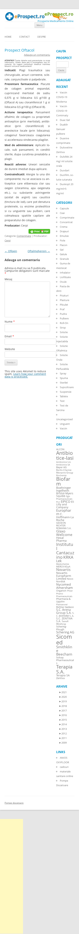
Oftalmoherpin (39, 251)
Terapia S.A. (64, 669)
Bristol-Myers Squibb (64, 494)
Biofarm (63, 481)
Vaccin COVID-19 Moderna (61, 97)
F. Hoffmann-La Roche (65, 517)
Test (62, 401)
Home (8, 36)
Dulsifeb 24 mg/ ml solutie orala (64, 161)
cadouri (64, 767)
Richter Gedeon (65, 607)
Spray (63, 373)
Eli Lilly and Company (65, 504)
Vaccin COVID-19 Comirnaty (62, 110)
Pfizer (70, 590)
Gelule (63, 254)
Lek (59, 560)
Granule (64, 259)
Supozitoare (67, 387)
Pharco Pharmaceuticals (64, 595)
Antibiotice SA (63, 464)
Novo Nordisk (64, 580)
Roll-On (64, 323)
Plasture (64, 300)
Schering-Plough (61, 628)
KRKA (68, 557)
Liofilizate (65, 277)
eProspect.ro (58, 14)
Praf (62, 309)
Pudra (63, 314)
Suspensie (65, 391)
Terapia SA (63, 675)
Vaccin (63, 428)
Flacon (63, 245)
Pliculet (64, 304)
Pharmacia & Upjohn (63, 600)
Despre (41, 36)
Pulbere (64, 318)
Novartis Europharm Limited (63, 575)
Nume (10, 321)
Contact (24, 36)
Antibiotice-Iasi (65, 455)
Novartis (63, 569)
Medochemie (62, 564)
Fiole (62, 240)
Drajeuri (64, 231)
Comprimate (24, 236)
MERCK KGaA (63, 566)
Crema (63, 226)
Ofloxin (11, 251)
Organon (61, 590)
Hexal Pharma (61, 539)
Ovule (63, 281)
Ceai (62, 213)
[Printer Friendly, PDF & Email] (39, 231)
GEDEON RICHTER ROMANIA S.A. (63, 525)
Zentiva (60, 678)
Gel (61, 249)
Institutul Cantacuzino (65, 550)
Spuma (64, 378)
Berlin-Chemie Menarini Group (64, 471)
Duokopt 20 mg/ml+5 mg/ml (64, 188)
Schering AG (65, 632)
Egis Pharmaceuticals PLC (64, 499)
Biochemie (61, 475)
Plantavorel (61, 604)
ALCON (60, 449)
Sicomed (64, 639)
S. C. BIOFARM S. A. (65, 614)
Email (9, 336)
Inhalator (65, 272)
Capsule (64, 208)
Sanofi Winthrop (62, 622)
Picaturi (64, 295)
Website (10, 349)
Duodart (64, 170)
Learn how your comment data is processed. (25, 375)
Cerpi (8, 240)
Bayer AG (61, 467)
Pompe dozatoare (14, 803)
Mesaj (8, 279)
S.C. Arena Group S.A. (64, 611)
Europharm (63, 512)
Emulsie (64, 236)
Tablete (64, 396)
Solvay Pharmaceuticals (65, 660)
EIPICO (65, 501)
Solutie (64, 332)
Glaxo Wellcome (64, 533)
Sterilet (64, 382)
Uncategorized (64, 419)
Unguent (65, 424)
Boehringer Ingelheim (63, 489)
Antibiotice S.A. (63, 462)
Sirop (63, 327)
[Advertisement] (11, 876)
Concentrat (66, 222)
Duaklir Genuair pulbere (62, 129)
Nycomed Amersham (64, 586)
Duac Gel (65, 120)
